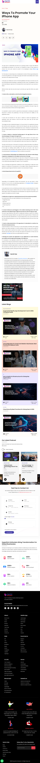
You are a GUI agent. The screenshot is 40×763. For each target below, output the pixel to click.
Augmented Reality (24, 665)
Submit (33, 747)
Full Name (10, 500)
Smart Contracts (7, 688)
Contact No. (10, 506)
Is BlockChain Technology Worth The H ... (10, 467)
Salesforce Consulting (25, 683)
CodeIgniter (6, 650)
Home (3, 8)
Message (10, 522)
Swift (22, 631)
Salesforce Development (25, 681)
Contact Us (6, 632)
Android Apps (23, 618)
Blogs (7, 8)
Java (5, 640)
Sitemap (6, 631)
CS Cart (22, 646)
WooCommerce (24, 651)
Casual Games (23, 669)
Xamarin (22, 632)
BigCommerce (23, 650)
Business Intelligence (8, 664)
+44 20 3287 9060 (10, 735)
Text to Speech (7, 662)
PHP (5, 638)
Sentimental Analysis (8, 673)
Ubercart (22, 642)
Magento (22, 638)
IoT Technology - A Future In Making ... (27, 466)
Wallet (5, 681)
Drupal (5, 646)
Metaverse (23, 671)
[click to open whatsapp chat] (2, 761)
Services (6, 623)
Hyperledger (6, 686)
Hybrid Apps (23, 621)
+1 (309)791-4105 (29, 717)
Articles (4, 746)
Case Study (6, 627)
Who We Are (6, 618)
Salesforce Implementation (26, 684)
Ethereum (6, 684)
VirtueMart (23, 648)
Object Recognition (8, 671)
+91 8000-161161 (11, 717)
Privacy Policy (5, 750)
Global (4, 756)
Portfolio (6, 629)
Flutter (22, 623)
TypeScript (6, 653)
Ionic (21, 629)
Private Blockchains (8, 690)
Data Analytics (7, 669)
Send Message (9, 532)
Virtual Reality (23, 667)
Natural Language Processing (10, 667)
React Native (23, 625)
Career (5, 619)
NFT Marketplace (7, 692)
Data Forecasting (7, 665)
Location (10, 512)
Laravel (5, 648)
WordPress (6, 644)
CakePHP (6, 651)
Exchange (6, 683)
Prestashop (23, 644)
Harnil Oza (9, 30)
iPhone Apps (23, 619)
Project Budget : (8, 516)
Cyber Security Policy (7, 752)
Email (25, 500)
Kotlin (22, 627)
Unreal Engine (23, 664)
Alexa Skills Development (9, 675)
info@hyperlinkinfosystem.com (25, 492)
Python (5, 642)
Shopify (22, 640)
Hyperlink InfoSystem (23, 258)
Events (5, 621)
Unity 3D (22, 662)
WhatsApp (26, 506)
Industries (6, 625)
